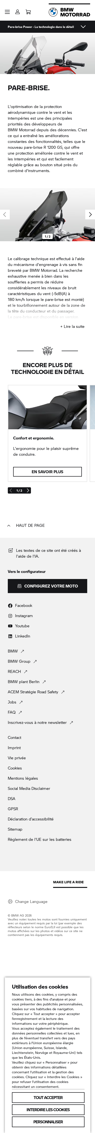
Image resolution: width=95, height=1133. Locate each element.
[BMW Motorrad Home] (69, 12)
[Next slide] (90, 214)
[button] (7, 11)
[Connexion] (17, 10)
